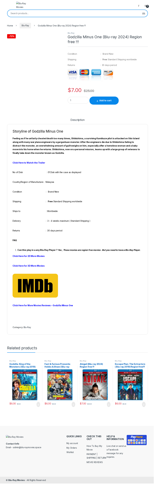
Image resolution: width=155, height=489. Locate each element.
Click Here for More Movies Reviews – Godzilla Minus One (43, 305)
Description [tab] (77, 120)
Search (144, 13)
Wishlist (70, 452)
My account (72, 443)
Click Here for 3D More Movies (29, 265)
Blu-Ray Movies (16, 480)
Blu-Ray (25, 25)
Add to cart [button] (38, 404)
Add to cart (105, 100)
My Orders (71, 447)
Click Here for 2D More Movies (29, 256)
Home (10, 25)
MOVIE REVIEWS (95, 462)
